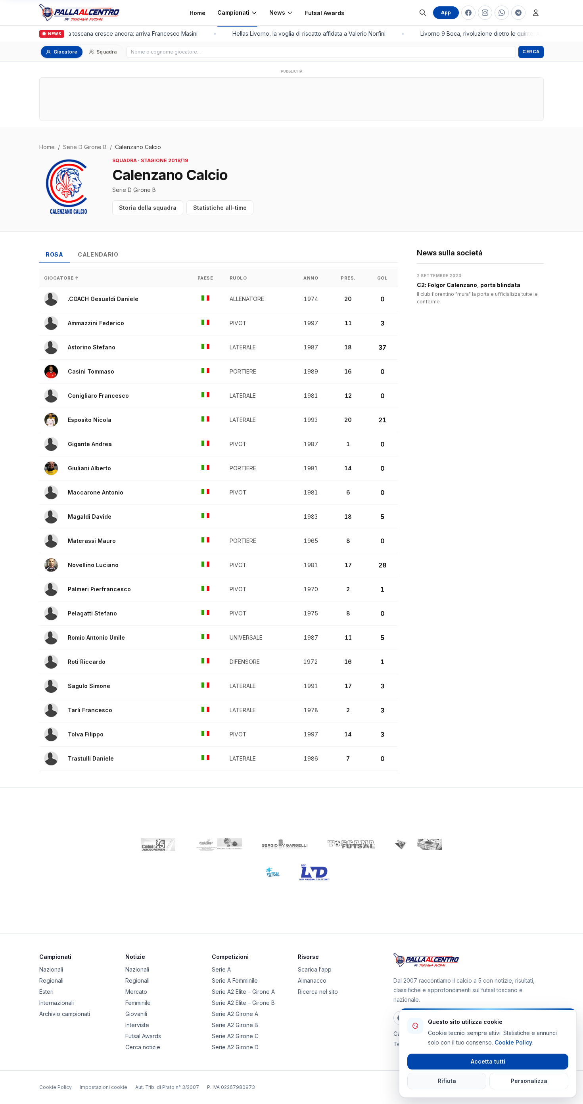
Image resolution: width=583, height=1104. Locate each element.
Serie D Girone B (85, 147)
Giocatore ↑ (61, 278)
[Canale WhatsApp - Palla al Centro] (502, 13)
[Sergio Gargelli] (285, 844)
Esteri (46, 991)
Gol (382, 278)
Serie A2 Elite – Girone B (243, 1002)
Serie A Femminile (235, 980)
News (277, 12)
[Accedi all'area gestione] (536, 13)
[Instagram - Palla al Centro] (485, 13)
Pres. (348, 278)
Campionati (233, 12)
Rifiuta (447, 1080)
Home (197, 13)
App (446, 12)
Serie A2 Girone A (235, 1013)
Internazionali (56, 1002)
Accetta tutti (488, 1061)
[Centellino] (218, 844)
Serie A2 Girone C (235, 1036)
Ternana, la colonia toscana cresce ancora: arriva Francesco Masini (106, 33)
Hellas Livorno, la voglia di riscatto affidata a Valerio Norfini (305, 33)
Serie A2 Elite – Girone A (243, 991)
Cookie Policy (55, 1087)
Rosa (54, 254)
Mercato (136, 991)
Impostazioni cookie (103, 1087)
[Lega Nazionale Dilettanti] (314, 872)
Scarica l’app (315, 969)
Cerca (531, 51)
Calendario (98, 254)
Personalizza (529, 1080)
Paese (205, 278)
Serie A (221, 969)
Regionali (51, 980)
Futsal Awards (324, 13)
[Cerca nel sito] (423, 13)
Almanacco (312, 980)
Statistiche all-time (220, 207)
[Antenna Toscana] (418, 844)
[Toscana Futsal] (351, 844)
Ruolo (238, 278)
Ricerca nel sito (318, 991)
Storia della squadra (147, 207)
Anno (310, 278)
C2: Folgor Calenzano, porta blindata (468, 285)
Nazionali (51, 969)
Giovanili (136, 1013)
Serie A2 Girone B (235, 1025)
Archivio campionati (64, 1013)
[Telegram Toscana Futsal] (518, 13)
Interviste (137, 1025)
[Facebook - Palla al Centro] (468, 13)
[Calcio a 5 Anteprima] (158, 844)
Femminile (138, 1002)
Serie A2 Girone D (235, 1047)
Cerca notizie (142, 1047)
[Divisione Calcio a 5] (266, 872)
